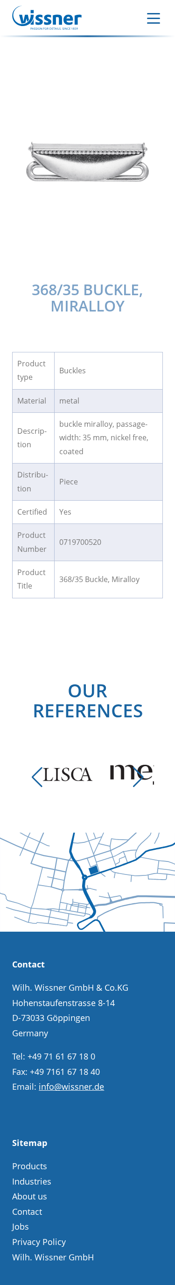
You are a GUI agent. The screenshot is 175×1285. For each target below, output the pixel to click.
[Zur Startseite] (47, 18)
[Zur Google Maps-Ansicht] (87, 928)
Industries (31, 1181)
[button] (37, 777)
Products (29, 1166)
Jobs (20, 1226)
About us (29, 1196)
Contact (27, 1211)
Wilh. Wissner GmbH (53, 1257)
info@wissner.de (71, 1086)
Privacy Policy (39, 1241)
